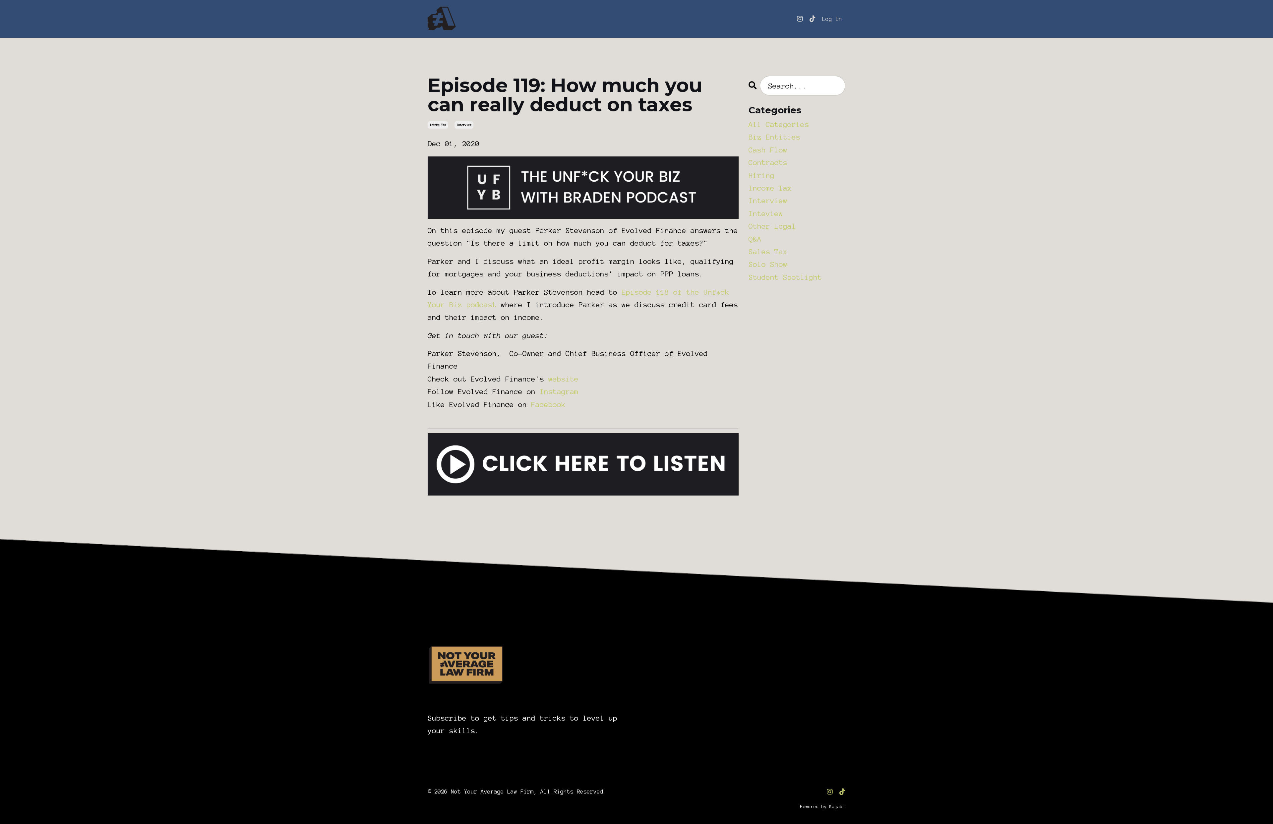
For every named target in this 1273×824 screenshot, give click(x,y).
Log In (832, 19)
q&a (755, 239)
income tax (438, 125)
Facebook (548, 404)
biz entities (774, 137)
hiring (761, 175)
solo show (768, 264)
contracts (768, 162)
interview (463, 125)
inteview (766, 213)
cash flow (768, 150)
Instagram (559, 391)
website (563, 379)
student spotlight (785, 277)
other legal (772, 226)
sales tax (768, 252)
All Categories (779, 124)
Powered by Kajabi (822, 806)
